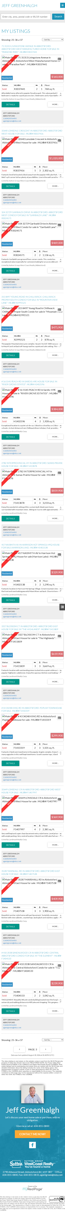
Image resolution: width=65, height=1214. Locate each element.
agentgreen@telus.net (12, 121)
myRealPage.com (32, 1189)
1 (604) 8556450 (9, 118)
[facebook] (32, 1145)
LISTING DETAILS (10, 104)
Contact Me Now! (32, 1134)
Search (58, 16)
